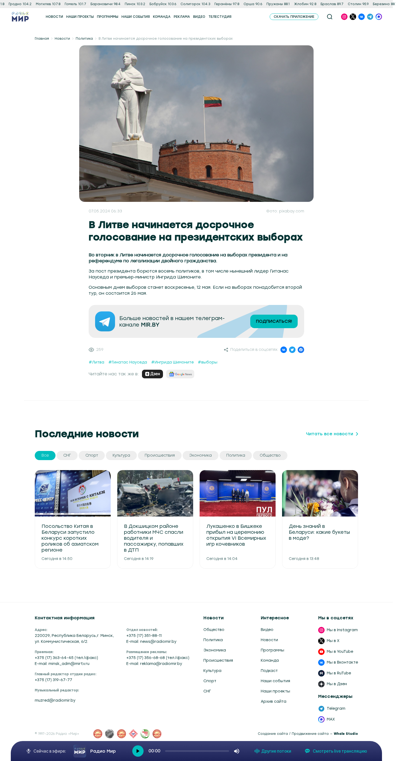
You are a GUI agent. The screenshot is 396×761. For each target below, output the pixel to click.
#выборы (207, 362)
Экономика (214, 650)
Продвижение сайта (310, 734)
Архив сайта (273, 701)
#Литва (96, 362)
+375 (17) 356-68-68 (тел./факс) (157, 657)
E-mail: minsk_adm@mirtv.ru (62, 663)
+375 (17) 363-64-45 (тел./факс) (66, 657)
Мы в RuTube (339, 673)
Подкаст (269, 670)
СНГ (207, 691)
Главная (42, 38)
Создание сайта (273, 734)
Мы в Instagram (342, 630)
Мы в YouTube (340, 651)
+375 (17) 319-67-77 (53, 680)
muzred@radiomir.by (55, 700)
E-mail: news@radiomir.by (151, 641)
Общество (213, 629)
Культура (212, 670)
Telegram (336, 708)
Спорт (209, 681)
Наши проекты (275, 691)
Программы (272, 650)
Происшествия (218, 660)
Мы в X (333, 640)
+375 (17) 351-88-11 (144, 635)
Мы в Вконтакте (342, 662)
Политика (84, 38)
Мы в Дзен (337, 684)
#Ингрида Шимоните (172, 362)
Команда (270, 660)
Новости (62, 38)
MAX (331, 719)
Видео (267, 629)
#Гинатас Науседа (127, 362)
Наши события (275, 681)
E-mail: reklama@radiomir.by (154, 663)
